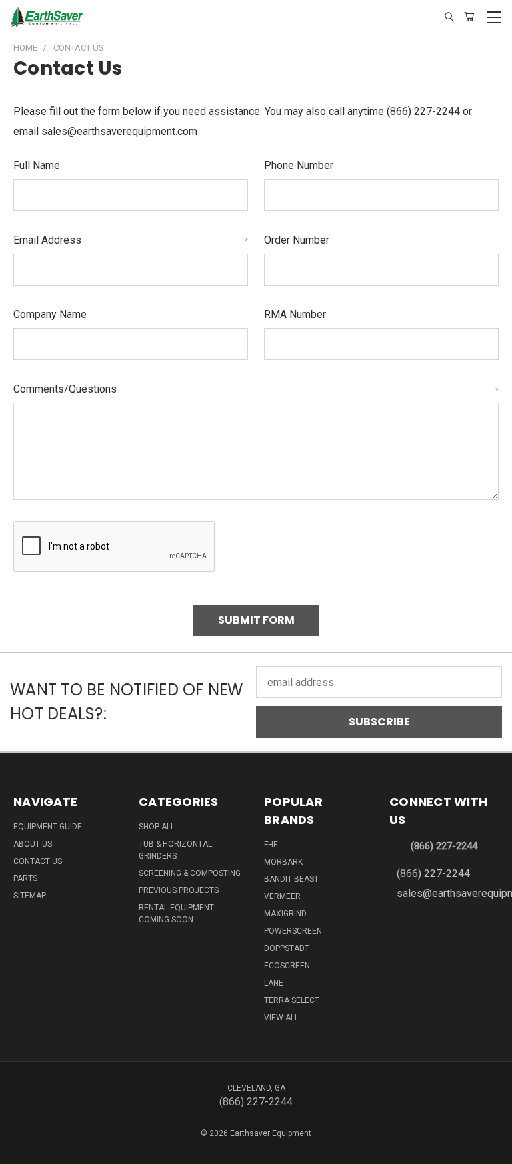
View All (281, 1017)
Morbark (283, 862)
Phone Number (298, 165)
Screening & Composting (190, 873)
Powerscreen (293, 931)
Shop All (157, 826)
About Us (32, 844)
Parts (25, 878)
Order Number (296, 240)
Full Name (36, 165)
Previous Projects (179, 890)
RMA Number (295, 314)
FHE (271, 844)
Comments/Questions (256, 389)
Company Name (50, 314)
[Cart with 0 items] (469, 17)
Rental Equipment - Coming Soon (178, 913)
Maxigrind (285, 913)
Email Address (130, 240)
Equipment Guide (47, 826)
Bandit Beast (291, 879)
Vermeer (282, 896)
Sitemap (29, 895)
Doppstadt (286, 948)
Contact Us (37, 861)
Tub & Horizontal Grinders (175, 850)
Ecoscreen (287, 965)
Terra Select (291, 1000)
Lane (273, 983)
